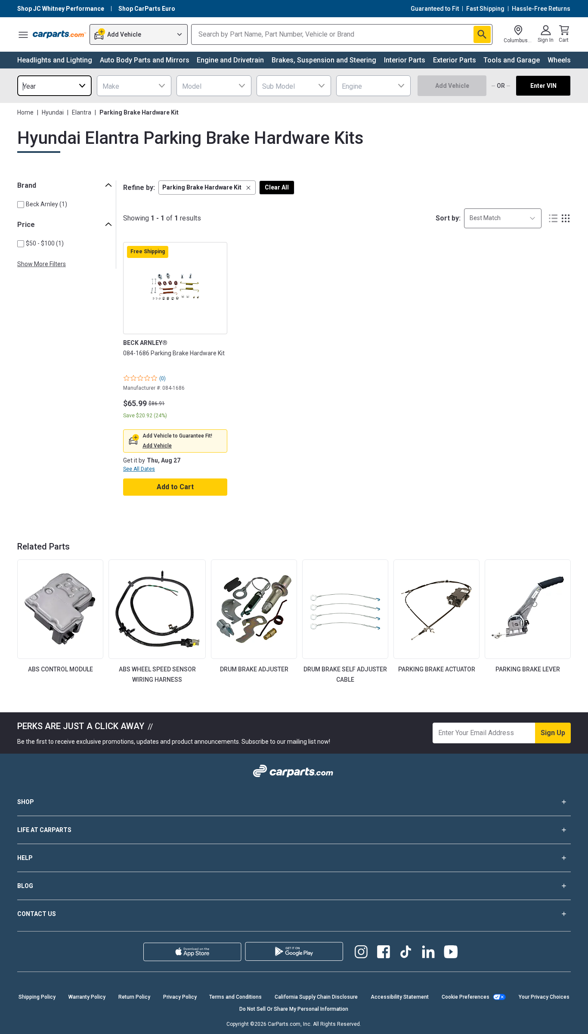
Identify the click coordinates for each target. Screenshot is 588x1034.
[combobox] (54, 85)
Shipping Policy (37, 997)
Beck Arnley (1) (46, 204)
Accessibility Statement (400, 997)
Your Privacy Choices (544, 997)
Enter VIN (543, 85)
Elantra (81, 112)
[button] (207, 187)
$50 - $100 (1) (45, 243)
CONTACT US (36, 913)
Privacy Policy (180, 997)
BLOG (25, 885)
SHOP (25, 801)
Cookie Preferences (465, 997)
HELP (25, 857)
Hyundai (53, 112)
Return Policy (134, 997)
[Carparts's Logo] (59, 34)
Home (25, 112)
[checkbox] (20, 204)
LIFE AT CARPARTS (44, 829)
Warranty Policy (86, 997)
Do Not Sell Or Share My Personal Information (293, 1009)
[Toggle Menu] (23, 34)
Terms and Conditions (235, 997)
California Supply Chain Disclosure (316, 997)
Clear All (277, 187)
